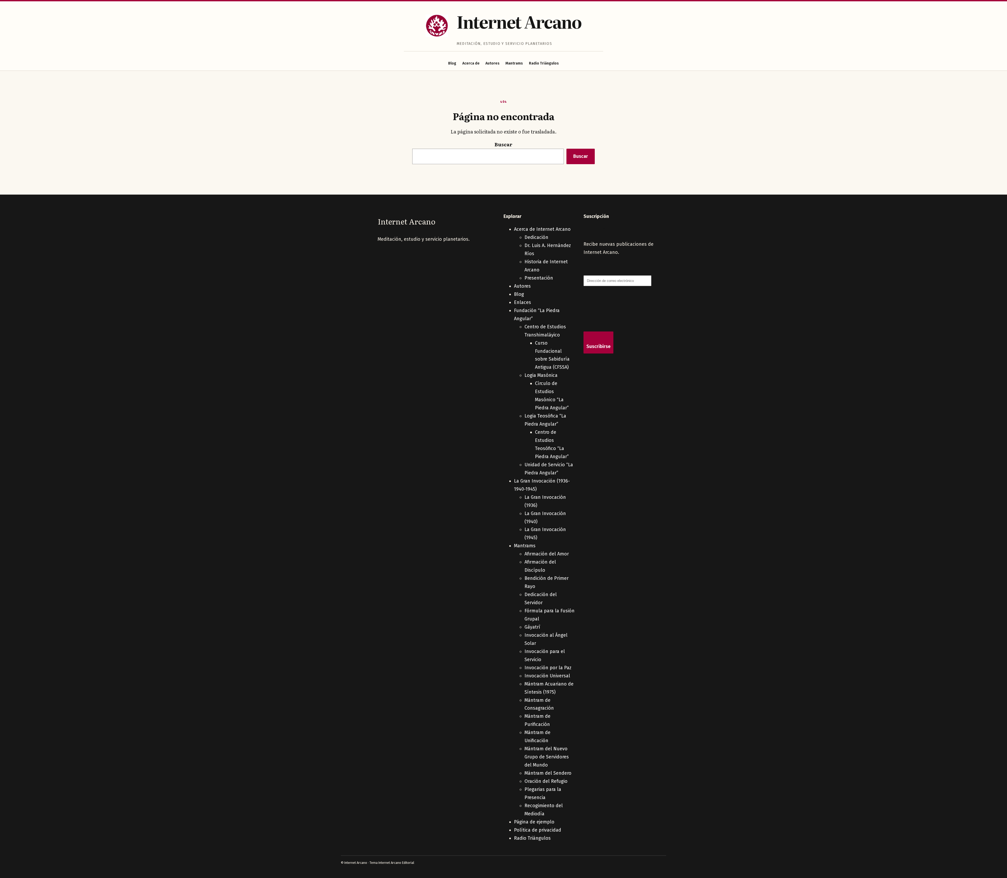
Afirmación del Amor (546, 554)
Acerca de (471, 63)
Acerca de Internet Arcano (542, 229)
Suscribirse (598, 346)
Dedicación (536, 237)
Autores (492, 63)
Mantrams (514, 63)
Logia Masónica (541, 375)
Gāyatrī (532, 627)
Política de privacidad (537, 830)
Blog (452, 63)
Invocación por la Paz (547, 668)
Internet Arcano (519, 21)
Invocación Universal (547, 676)
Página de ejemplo (534, 822)
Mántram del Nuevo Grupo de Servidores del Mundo (546, 757)
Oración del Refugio (545, 781)
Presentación (538, 278)
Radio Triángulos (544, 63)
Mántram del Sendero (547, 773)
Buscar (503, 144)
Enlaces (522, 302)
